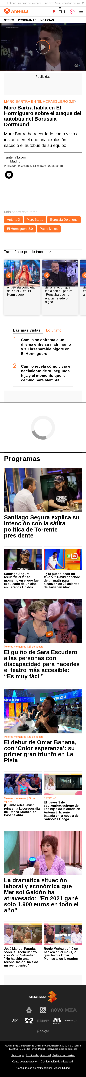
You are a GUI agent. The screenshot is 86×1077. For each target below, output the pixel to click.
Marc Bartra (35, 219)
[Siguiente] (83, 3)
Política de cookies (63, 1055)
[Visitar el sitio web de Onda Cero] (29, 1021)
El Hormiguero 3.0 (20, 228)
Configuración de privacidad (57, 1061)
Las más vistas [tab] (27, 330)
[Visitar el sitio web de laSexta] (29, 1010)
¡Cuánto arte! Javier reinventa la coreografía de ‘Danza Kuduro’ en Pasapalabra (22, 810)
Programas (27, 20)
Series (9, 20)
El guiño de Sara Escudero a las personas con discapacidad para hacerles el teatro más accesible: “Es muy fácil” (42, 664)
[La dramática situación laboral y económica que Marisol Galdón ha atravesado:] (43, 853)
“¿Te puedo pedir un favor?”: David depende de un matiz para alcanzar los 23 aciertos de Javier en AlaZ (62, 580)
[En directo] (53, 11)
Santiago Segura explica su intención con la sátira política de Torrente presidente (41, 526)
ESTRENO (50, 798)
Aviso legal (17, 1055)
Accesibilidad (62, 1067)
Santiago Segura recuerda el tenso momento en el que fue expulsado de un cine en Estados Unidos (21, 580)
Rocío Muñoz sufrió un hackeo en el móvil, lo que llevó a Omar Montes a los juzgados (61, 953)
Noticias (47, 20)
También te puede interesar (27, 252)
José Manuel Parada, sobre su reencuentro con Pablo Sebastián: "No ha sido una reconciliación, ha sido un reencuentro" (21, 957)
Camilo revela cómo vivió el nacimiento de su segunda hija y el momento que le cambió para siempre (46, 373)
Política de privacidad (38, 1055)
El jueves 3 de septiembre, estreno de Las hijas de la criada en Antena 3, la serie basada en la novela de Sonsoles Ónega (62, 811)
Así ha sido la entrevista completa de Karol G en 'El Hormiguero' (21, 289)
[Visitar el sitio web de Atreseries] (15, 1021)
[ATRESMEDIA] (43, 996)
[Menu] (81, 11)
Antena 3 (13, 219)
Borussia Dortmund (64, 219)
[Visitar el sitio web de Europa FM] (43, 1021)
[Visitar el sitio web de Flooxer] (43, 1031)
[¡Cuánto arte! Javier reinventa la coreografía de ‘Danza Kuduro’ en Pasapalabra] (23, 784)
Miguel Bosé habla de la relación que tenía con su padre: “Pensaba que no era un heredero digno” (58, 293)
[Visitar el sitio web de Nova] (57, 1010)
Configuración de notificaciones (34, 1067)
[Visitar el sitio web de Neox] (43, 1010)
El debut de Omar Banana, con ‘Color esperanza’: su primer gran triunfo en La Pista (40, 751)
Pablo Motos (49, 228)
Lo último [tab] (54, 330)
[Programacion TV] (63, 11)
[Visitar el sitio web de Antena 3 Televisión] (15, 1012)
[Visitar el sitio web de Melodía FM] (57, 1021)
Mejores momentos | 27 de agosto (23, 646)
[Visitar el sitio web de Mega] (71, 1010)
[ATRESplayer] (72, 11)
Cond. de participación (25, 1061)
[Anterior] (3, 3)
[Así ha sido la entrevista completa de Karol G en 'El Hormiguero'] (22, 270)
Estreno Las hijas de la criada (24, 3)
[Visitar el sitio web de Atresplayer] (71, 1021)
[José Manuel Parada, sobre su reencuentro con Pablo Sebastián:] (23, 934)
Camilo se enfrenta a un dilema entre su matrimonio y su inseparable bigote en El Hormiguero (46, 347)
